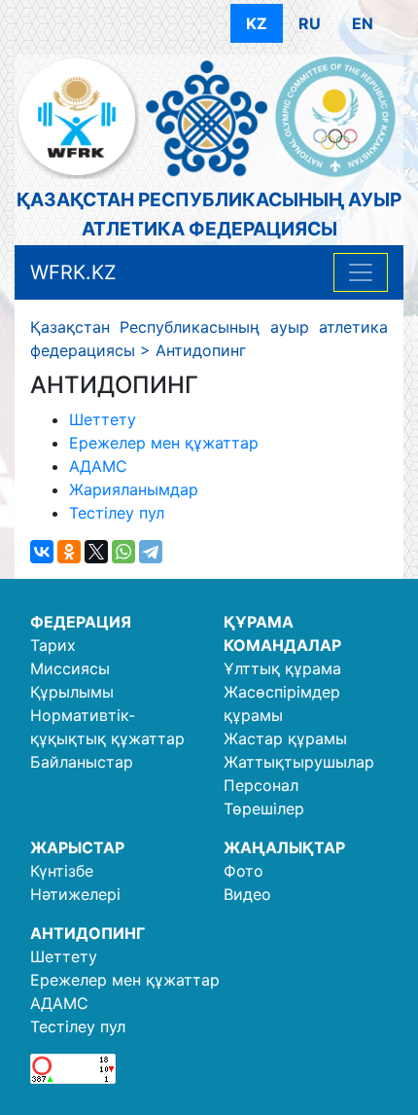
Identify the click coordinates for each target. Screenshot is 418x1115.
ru (309, 23)
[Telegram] (150, 551)
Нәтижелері (75, 894)
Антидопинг (87, 933)
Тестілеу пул (116, 512)
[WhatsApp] (123, 551)
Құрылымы (72, 691)
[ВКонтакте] (41, 551)
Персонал (261, 785)
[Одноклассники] (69, 551)
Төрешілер (264, 808)
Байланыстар (81, 762)
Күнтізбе (61, 871)
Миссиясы (70, 668)
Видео (247, 894)
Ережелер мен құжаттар (164, 442)
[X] (96, 551)
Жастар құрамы (285, 738)
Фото (243, 871)
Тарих (53, 645)
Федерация (80, 621)
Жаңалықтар (284, 847)
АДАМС (98, 466)
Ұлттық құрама (282, 668)
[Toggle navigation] (360, 272)
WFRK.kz (73, 272)
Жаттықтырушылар (299, 762)
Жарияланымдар (133, 489)
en (362, 23)
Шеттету (102, 419)
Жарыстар (77, 847)
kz (256, 23)
